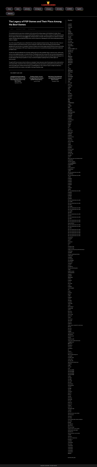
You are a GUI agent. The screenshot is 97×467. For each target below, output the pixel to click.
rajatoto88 (70, 303)
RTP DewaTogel (71, 427)
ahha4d (69, 389)
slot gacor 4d (70, 50)
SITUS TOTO (70, 261)
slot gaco (70, 215)
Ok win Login (70, 314)
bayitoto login (70, 42)
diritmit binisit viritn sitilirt (73, 430)
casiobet (69, 410)
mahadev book (71, 335)
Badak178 (70, 133)
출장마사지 (70, 343)
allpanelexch (70, 334)
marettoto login (71, 246)
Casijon (69, 53)
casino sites (70, 359)
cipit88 (69, 68)
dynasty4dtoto (71, 385)
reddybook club (71, 332)
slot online (70, 417)
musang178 (70, 95)
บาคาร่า (69, 278)
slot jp (69, 73)
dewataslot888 (71, 369)
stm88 (69, 269)
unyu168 (69, 396)
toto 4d (69, 90)
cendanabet (70, 442)
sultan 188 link (70, 45)
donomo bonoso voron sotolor (74, 433)
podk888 (69, 105)
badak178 (70, 24)
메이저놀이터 (70, 423)
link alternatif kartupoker (73, 268)
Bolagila (69, 422)
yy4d (69, 368)
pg (68, 349)
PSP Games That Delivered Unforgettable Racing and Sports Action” (55, 78)
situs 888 (69, 379)
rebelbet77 (70, 146)
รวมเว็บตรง (70, 58)
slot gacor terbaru (71, 161)
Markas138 (70, 399)
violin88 (69, 434)
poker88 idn (70, 266)
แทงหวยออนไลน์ (71, 272)
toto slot (69, 36)
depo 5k (69, 54)
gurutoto (69, 129)
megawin (70, 274)
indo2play (70, 363)
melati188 (70, 252)
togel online (70, 39)
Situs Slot (69, 382)
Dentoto (69, 394)
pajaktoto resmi (71, 271)
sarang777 (70, 109)
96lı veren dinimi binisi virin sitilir (74, 172)
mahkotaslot (70, 255)
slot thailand (70, 258)
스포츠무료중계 (71, 288)
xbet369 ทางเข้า (71, 339)
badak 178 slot (71, 119)
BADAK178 (70, 75)
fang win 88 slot (71, 223)
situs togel (70, 380)
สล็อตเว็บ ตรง (70, 51)
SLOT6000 (70, 110)
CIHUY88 (70, 300)
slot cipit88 (70, 201)
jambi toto (70, 402)
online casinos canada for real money (75, 325)
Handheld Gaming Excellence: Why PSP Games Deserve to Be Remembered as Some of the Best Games (18, 79)
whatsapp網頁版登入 (72, 163)
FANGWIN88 (70, 76)
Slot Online (70, 444)
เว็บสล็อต (69, 31)
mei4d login (70, 251)
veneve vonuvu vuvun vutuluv (73, 428)
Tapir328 (69, 64)
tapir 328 (69, 196)
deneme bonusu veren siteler (73, 413)
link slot (69, 294)
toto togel (70, 41)
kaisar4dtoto (70, 383)
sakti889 (69, 331)
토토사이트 (70, 312)
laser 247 (69, 329)
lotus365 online (71, 357)
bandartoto (70, 352)
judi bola (69, 122)
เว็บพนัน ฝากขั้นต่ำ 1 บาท (72, 48)
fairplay (69, 337)
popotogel (70, 44)
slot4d (69, 30)
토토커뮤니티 (70, 431)
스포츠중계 (70, 356)
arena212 (69, 121)
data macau (70, 130)
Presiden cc (70, 439)
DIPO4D (69, 326)
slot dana (70, 377)
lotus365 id (70, 345)
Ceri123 (69, 142)
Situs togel (70, 283)
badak (69, 186)
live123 (69, 285)
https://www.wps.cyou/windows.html (75, 158)
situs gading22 (71, 260)
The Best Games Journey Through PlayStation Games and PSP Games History (36, 78)
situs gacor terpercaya (72, 437)
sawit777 (69, 351)
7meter (69, 317)
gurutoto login (71, 141)
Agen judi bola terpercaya (73, 362)
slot (68, 65)
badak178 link (70, 159)
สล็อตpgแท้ (70, 56)
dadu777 (69, 84)
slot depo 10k (70, 153)
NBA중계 (69, 453)
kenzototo (70, 311)
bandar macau (71, 136)
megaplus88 (70, 308)
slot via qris (70, 318)
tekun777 (69, 393)
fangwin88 (70, 27)
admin (11, 29)
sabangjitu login (71, 408)
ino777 (69, 243)
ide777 (69, 240)
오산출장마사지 (71, 342)
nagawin (69, 405)
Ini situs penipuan (71, 167)
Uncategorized (31, 29)
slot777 (69, 156)
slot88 (69, 28)
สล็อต (69, 81)
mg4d (26, 36)
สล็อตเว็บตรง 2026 (71, 112)
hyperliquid (70, 241)
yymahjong (70, 348)
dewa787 (70, 93)
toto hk (69, 281)
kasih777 (69, 264)
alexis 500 (70, 320)
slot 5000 (70, 440)
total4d (69, 376)
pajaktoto (70, 323)
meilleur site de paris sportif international (76, 249)
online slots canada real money (74, 340)
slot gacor (70, 96)
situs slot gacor (71, 414)
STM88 (69, 166)
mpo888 (69, 388)
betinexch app (71, 149)
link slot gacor (70, 34)
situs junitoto (70, 237)
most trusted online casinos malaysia (75, 419)
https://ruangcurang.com (73, 354)
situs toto (70, 322)
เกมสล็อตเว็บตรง (71, 102)
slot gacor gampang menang (73, 254)
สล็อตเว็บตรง (70, 33)
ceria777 (69, 386)
